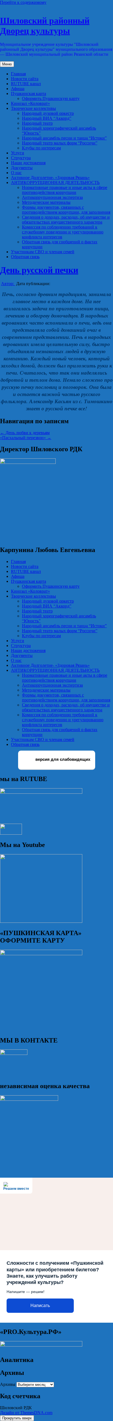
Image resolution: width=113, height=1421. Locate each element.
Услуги (17, 153)
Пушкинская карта (28, 93)
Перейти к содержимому (23, 2)
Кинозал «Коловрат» (30, 103)
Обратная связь (25, 256)
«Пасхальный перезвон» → (25, 437)
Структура (21, 157)
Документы (22, 167)
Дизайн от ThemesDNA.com (26, 1412)
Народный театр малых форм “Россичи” (59, 143)
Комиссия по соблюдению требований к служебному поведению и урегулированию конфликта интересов (62, 232)
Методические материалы (46, 202)
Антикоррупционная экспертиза (52, 197)
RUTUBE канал (26, 83)
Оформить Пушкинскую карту (51, 98)
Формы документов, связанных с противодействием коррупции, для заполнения (66, 209)
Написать (40, 1305)
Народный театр (37, 123)
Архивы (7, 1384)
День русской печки (39, 270)
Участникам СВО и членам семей (42, 251)
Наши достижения (28, 162)
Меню (7, 64)
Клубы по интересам (41, 148)
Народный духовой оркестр (48, 113)
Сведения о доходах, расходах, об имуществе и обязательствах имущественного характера (66, 219)
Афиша (17, 88)
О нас (16, 172)
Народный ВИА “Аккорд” (46, 118)
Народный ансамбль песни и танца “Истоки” (64, 138)
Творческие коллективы (33, 108)
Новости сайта (24, 78)
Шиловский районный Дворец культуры (44, 26)
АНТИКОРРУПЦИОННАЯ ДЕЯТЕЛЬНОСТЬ (55, 182)
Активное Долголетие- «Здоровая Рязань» (50, 177)
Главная (18, 73)
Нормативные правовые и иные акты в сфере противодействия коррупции (64, 190)
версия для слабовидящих (62, 759)
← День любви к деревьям (25, 432)
